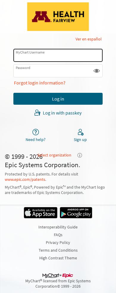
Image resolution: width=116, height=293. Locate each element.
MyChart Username (30, 52)
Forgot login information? (39, 83)
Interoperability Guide (58, 227)
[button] (96, 70)
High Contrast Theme (58, 258)
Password (23, 67)
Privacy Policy (58, 242)
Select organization (54, 155)
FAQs (58, 234)
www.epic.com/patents (25, 179)
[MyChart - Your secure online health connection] (58, 16)
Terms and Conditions (58, 250)
